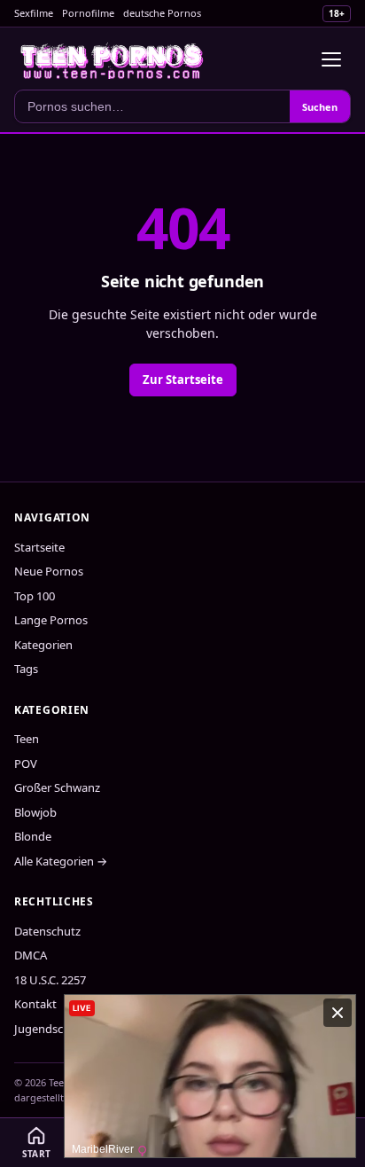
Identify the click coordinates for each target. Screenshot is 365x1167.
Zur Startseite (183, 380)
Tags (26, 669)
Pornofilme (88, 13)
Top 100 (34, 596)
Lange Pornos (51, 620)
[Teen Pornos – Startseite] (112, 59)
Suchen (320, 107)
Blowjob (35, 812)
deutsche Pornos (162, 13)
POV (25, 763)
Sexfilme (33, 13)
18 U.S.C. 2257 (50, 980)
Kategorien (43, 645)
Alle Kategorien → (60, 861)
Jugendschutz (50, 1029)
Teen (26, 739)
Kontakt (35, 1004)
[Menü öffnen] (331, 59)
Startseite (39, 547)
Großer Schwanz (57, 787)
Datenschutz (47, 931)
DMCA (30, 955)
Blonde (32, 836)
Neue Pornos (48, 571)
